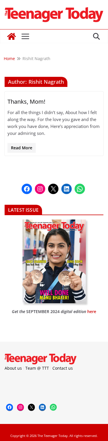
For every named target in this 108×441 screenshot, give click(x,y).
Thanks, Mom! (26, 101)
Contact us (62, 368)
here (91, 311)
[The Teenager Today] (11, 36)
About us (13, 368)
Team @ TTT (37, 368)
